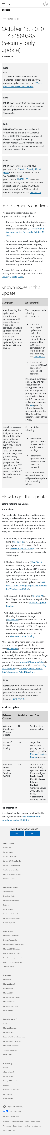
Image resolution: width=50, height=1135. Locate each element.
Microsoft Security (9, 984)
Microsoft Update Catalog (22, 548)
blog (31, 405)
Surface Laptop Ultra (10, 856)
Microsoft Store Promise (11, 918)
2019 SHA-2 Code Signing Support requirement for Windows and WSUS (26, 585)
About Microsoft (8, 1072)
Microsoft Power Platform (11, 997)
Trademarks (7, 1126)
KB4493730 (18, 541)
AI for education (8, 967)
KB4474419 (36, 562)
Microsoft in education (10, 935)
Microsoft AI (7, 979)
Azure (5, 1023)
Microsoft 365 (8, 993)
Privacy (27, 1122)
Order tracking (8, 909)
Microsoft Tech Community (12, 1041)
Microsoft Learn (8, 1032)
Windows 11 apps (9, 879)
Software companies (10, 1050)
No (32, 833)
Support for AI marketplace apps (14, 1037)
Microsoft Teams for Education (13, 944)
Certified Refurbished (10, 914)
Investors (6, 1085)
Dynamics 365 (8, 988)
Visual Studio (7, 1055)
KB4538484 (12, 619)
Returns (6, 905)
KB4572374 (37, 595)
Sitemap (6, 1122)
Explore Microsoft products (12, 874)
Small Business (8, 1011)
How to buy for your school (12, 953)
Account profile (8, 891)
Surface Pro (7, 848)
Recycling (26, 1126)
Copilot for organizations (11, 865)
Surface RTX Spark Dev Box (12, 861)
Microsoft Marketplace (11, 1046)
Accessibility (7, 1094)
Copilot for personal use (11, 870)
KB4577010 (18, 698)
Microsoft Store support (11, 900)
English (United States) (15, 1106)
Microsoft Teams (9, 1002)
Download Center (9, 896)
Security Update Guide (12, 276)
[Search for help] (9, 3)
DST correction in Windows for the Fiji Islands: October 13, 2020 (25, 232)
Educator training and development (15, 958)
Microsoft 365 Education (11, 949)
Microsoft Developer (10, 1028)
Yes (16, 833)
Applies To (8, 56)
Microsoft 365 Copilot (10, 1006)
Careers (6, 1067)
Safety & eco (17, 1126)
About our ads (36, 1126)
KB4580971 (12, 648)
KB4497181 (35, 192)
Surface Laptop (8, 852)
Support (6, 9)
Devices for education (10, 940)
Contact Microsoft (17, 1122)
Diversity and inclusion (11, 1090)
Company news (8, 1076)
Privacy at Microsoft (10, 1081)
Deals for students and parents (13, 962)
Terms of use (35, 1122)
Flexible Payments (9, 923)
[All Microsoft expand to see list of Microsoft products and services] (3, 3)
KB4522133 (22, 179)
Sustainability (7, 1099)
